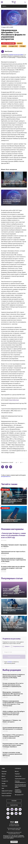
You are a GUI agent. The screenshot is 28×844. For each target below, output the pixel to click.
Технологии (4, 786)
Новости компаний (6, 795)
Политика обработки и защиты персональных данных (20, 786)
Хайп (3, 788)
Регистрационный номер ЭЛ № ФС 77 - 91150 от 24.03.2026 (14, 829)
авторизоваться (5, 476)
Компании (4, 771)
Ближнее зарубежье (7, 793)
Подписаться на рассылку (14, 656)
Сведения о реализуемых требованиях (18, 791)
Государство (5, 781)
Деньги (3, 776)
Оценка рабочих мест (20, 778)
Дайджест (7, 646)
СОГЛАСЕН (14, 841)
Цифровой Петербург (7, 790)
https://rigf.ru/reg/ (14, 400)
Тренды (3, 783)
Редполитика (18, 776)
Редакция (17, 773)
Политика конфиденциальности (20, 782)
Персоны (4, 773)
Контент (4, 778)
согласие (9, 661)
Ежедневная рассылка (18, 646)
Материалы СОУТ (19, 794)
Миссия (17, 771)
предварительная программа (16, 54)
